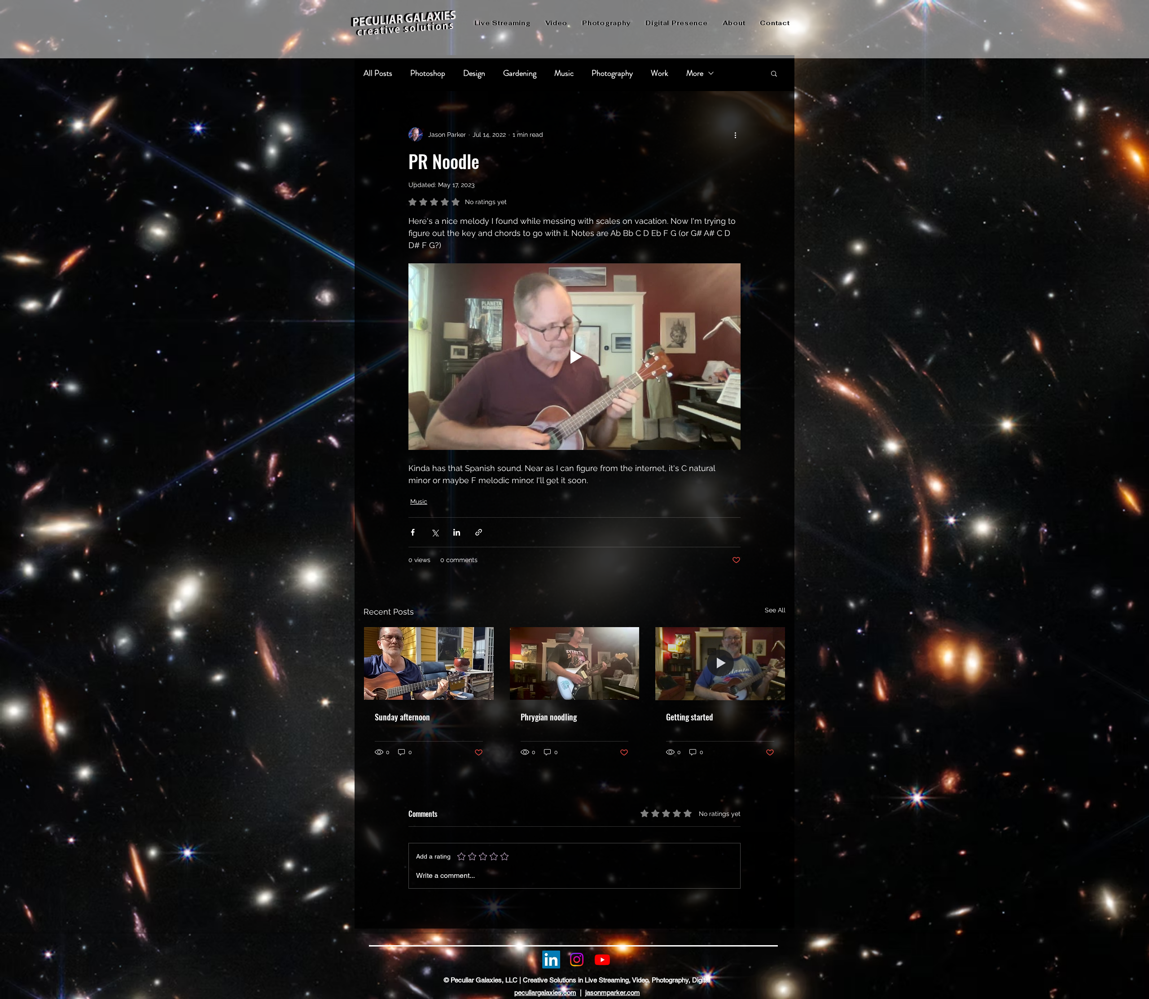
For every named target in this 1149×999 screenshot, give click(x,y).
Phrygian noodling (549, 717)
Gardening (519, 73)
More (694, 73)
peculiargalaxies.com (545, 992)
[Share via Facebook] (412, 532)
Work (659, 73)
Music (564, 73)
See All (775, 610)
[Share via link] (478, 532)
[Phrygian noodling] (575, 663)
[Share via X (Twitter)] (434, 532)
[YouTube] (602, 959)
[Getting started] (720, 663)
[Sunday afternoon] (429, 663)
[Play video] (574, 356)
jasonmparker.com (612, 992)
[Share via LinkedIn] (456, 532)
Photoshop (427, 73)
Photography (612, 73)
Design (474, 73)
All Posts (378, 73)
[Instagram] (577, 959)
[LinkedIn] (551, 959)
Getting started (689, 717)
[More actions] (735, 134)
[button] (774, 73)
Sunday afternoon (402, 717)
